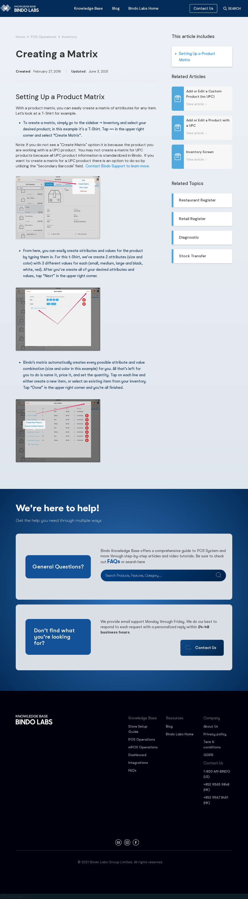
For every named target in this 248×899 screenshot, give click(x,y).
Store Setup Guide (137, 729)
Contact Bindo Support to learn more (117, 166)
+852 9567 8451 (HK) (215, 800)
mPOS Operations (143, 747)
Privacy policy (214, 734)
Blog (169, 726)
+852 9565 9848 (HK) (216, 787)
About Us (210, 726)
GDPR (208, 755)
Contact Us (203, 8)
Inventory (69, 37)
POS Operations (43, 37)
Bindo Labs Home (180, 734)
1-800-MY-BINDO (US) (216, 774)
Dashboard (137, 755)
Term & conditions (212, 744)
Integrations (138, 763)
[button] (88, 8)
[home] (21, 8)
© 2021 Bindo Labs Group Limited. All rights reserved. (120, 862)
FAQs (113, 561)
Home (20, 37)
